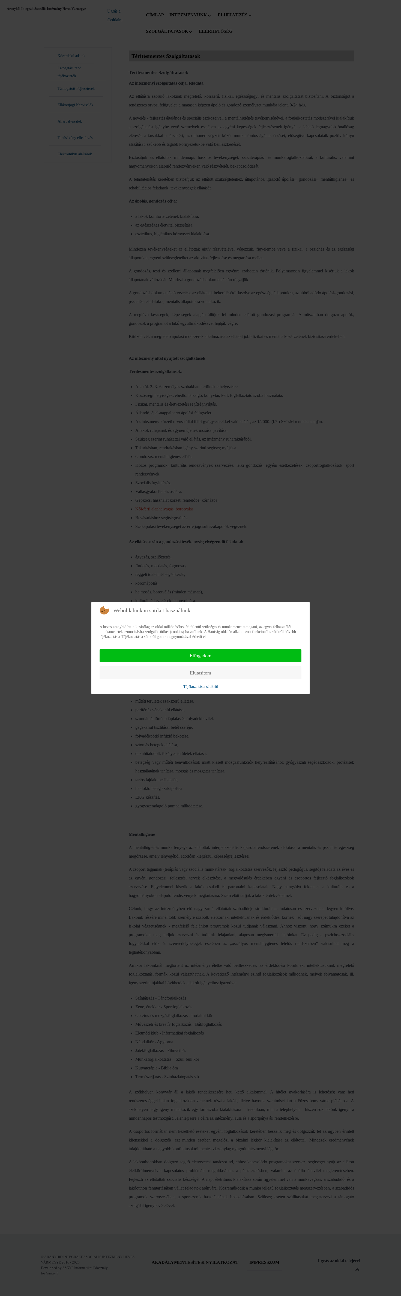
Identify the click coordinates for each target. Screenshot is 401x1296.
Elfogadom (200, 655)
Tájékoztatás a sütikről (200, 687)
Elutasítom (200, 673)
